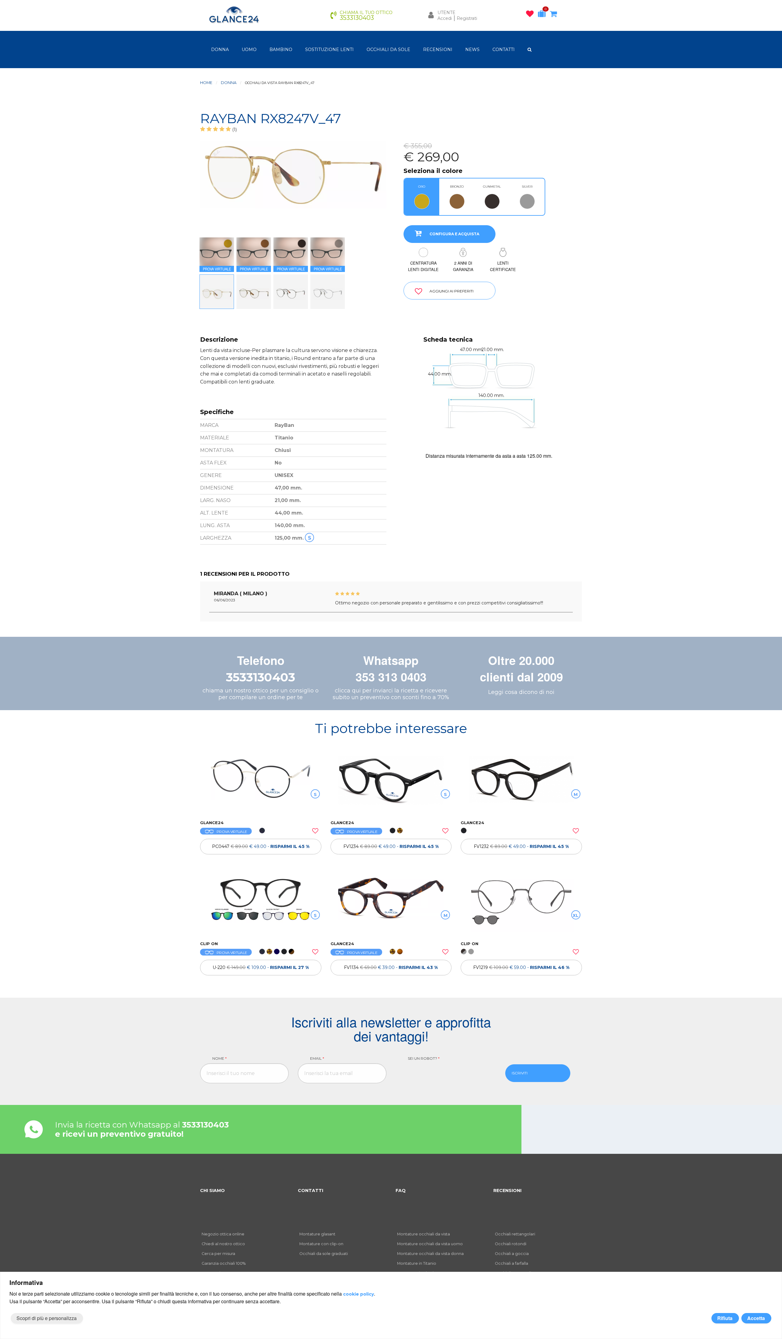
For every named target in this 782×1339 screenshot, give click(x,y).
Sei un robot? (424, 1058)
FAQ (401, 1190)
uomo (249, 49)
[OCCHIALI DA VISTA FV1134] (391, 906)
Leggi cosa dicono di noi (521, 692)
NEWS (472, 49)
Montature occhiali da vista (423, 1234)
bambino (280, 49)
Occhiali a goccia (512, 1253)
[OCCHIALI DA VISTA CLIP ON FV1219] (521, 906)
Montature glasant (317, 1234)
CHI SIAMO (212, 1190)
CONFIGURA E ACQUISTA (454, 234)
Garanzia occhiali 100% (224, 1263)
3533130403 (260, 677)
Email (317, 1058)
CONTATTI (503, 49)
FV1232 (521, 846)
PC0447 (260, 846)
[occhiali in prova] (543, 15)
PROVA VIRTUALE (232, 831)
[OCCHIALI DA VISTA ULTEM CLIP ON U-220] (260, 906)
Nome (219, 1058)
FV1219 (521, 967)
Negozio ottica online (223, 1234)
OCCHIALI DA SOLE (388, 49)
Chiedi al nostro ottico (223, 1244)
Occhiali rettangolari (515, 1234)
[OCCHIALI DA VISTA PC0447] (260, 785)
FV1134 (391, 967)
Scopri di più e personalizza (46, 1318)
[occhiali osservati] (531, 15)
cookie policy (358, 1294)
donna (220, 49)
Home (206, 82)
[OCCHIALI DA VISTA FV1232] (521, 785)
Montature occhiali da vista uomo (430, 1244)
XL (576, 915)
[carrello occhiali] (555, 15)
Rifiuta (725, 1318)
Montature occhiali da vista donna (430, 1253)
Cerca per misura (218, 1253)
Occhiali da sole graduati (323, 1253)
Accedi (444, 18)
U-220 (261, 967)
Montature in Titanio (416, 1263)
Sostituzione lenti (329, 49)
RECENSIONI (437, 49)
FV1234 (391, 846)
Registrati (467, 18)
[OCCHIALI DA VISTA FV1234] (391, 785)
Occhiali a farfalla (511, 1263)
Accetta (756, 1318)
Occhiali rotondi (510, 1244)
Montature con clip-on (321, 1244)
